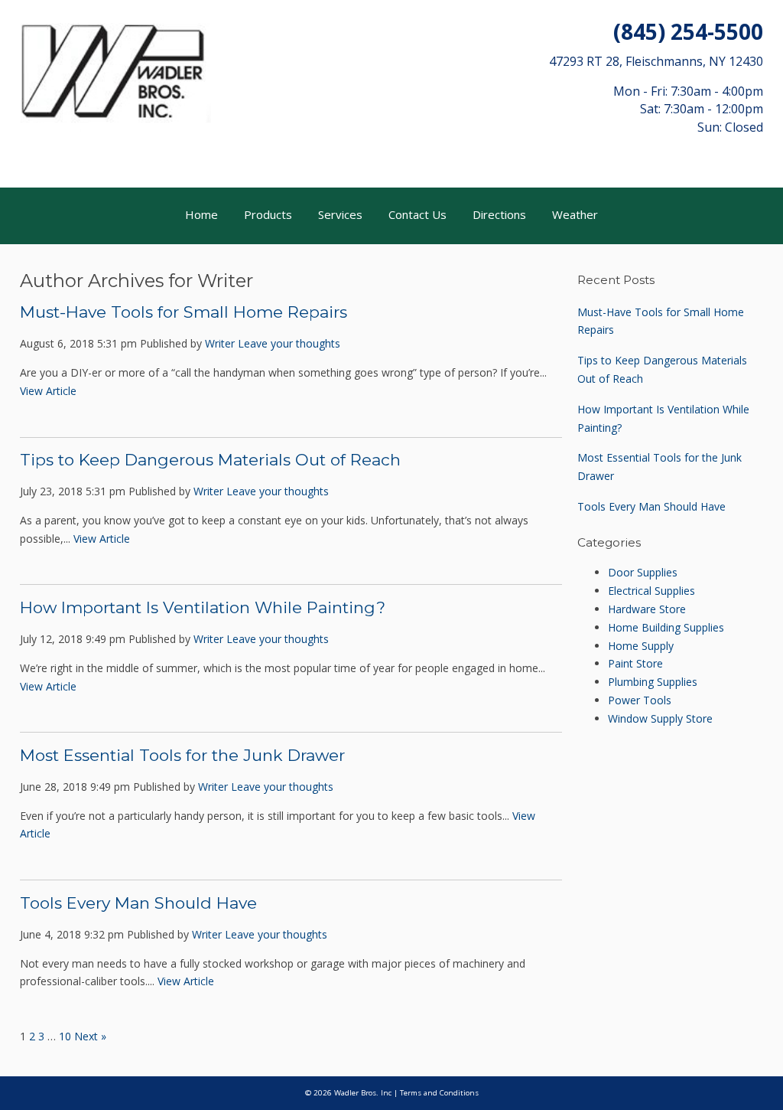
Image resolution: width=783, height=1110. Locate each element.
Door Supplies (642, 572)
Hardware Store (647, 609)
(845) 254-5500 (688, 31)
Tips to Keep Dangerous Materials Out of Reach (210, 459)
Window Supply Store (660, 718)
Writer (220, 343)
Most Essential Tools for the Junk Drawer (182, 755)
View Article (48, 391)
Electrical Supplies (651, 590)
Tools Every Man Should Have (138, 902)
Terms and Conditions (439, 1093)
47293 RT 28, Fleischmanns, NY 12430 (656, 61)
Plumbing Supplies (652, 681)
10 (65, 1036)
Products (268, 214)
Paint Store (635, 663)
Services (340, 214)
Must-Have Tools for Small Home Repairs (183, 312)
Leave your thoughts (289, 343)
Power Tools (639, 700)
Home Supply (641, 645)
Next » (90, 1036)
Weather (575, 214)
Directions (499, 214)
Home (201, 214)
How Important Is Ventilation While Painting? (202, 607)
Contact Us (417, 214)
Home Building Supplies (666, 627)
